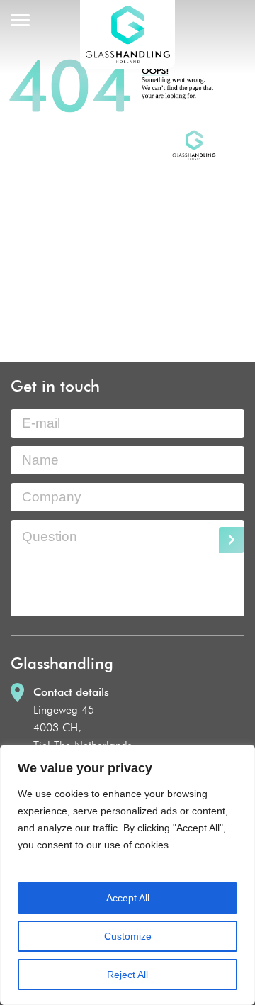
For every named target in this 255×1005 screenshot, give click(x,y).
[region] (127, 875)
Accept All (127, 898)
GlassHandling (127, 34)
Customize (128, 936)
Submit (231, 540)
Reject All (127, 974)
